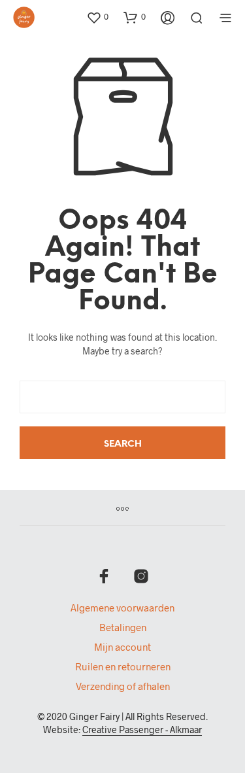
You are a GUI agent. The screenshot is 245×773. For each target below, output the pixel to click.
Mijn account (122, 647)
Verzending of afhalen (123, 686)
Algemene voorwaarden (122, 607)
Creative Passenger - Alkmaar (142, 730)
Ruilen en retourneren (123, 666)
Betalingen (122, 627)
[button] (97, 17)
